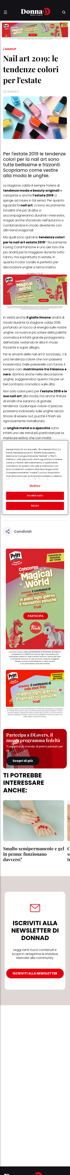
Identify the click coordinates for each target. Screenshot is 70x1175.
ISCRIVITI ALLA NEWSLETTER (35, 973)
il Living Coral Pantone (19, 247)
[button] (5, 12)
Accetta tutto (35, 495)
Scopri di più (23, 761)
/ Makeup (9, 49)
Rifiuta (35, 505)
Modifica (35, 485)
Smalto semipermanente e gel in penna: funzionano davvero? (33, 853)
